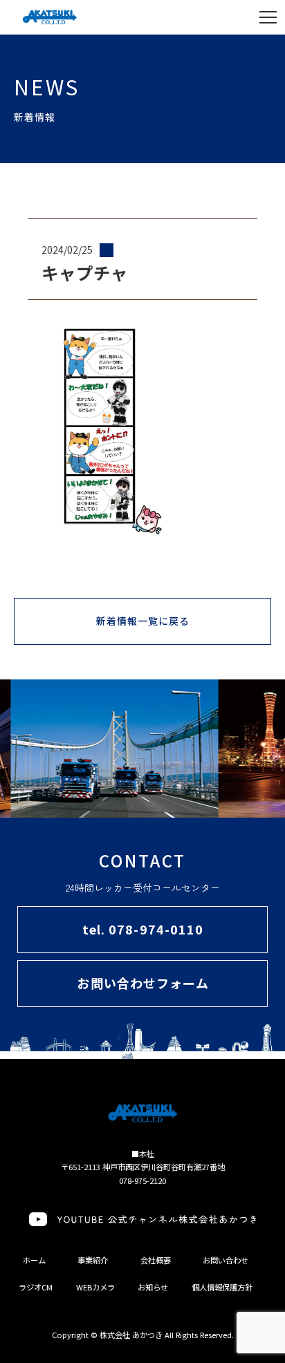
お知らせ (153, 1286)
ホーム (34, 1260)
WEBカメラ (95, 1286)
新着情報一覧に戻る (143, 621)
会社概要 (155, 1260)
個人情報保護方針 (222, 1286)
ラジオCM (36, 1286)
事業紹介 (92, 1260)
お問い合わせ (225, 1260)
